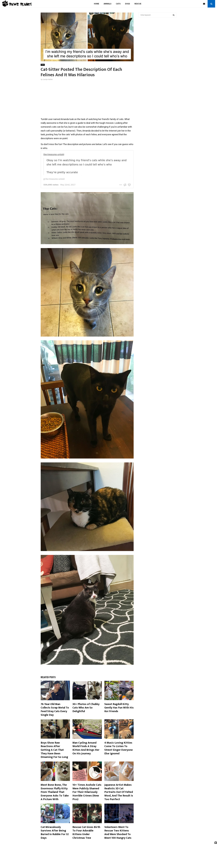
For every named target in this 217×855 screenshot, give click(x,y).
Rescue (137, 4)
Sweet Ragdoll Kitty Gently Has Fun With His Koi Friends (119, 708)
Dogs (127, 4)
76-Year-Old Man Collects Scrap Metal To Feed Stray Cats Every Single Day (55, 709)
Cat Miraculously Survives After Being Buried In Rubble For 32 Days (55, 832)
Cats (118, 4)
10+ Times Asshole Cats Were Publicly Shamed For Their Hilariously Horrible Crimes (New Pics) (86, 792)
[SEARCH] (173, 15)
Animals (107, 4)
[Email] (204, 3)
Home (96, 4)
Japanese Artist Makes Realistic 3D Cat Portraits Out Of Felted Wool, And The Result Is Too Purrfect (118, 792)
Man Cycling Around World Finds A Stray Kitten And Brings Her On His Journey (85, 748)
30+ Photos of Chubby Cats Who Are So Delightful (85, 708)
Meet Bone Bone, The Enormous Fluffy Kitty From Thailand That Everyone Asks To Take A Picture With (55, 792)
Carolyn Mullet (48, 79)
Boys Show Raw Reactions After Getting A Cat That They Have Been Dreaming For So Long (54, 749)
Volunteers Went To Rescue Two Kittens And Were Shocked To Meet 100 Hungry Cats (117, 832)
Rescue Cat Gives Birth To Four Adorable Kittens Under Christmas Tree (86, 832)
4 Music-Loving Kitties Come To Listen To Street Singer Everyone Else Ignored (118, 748)
